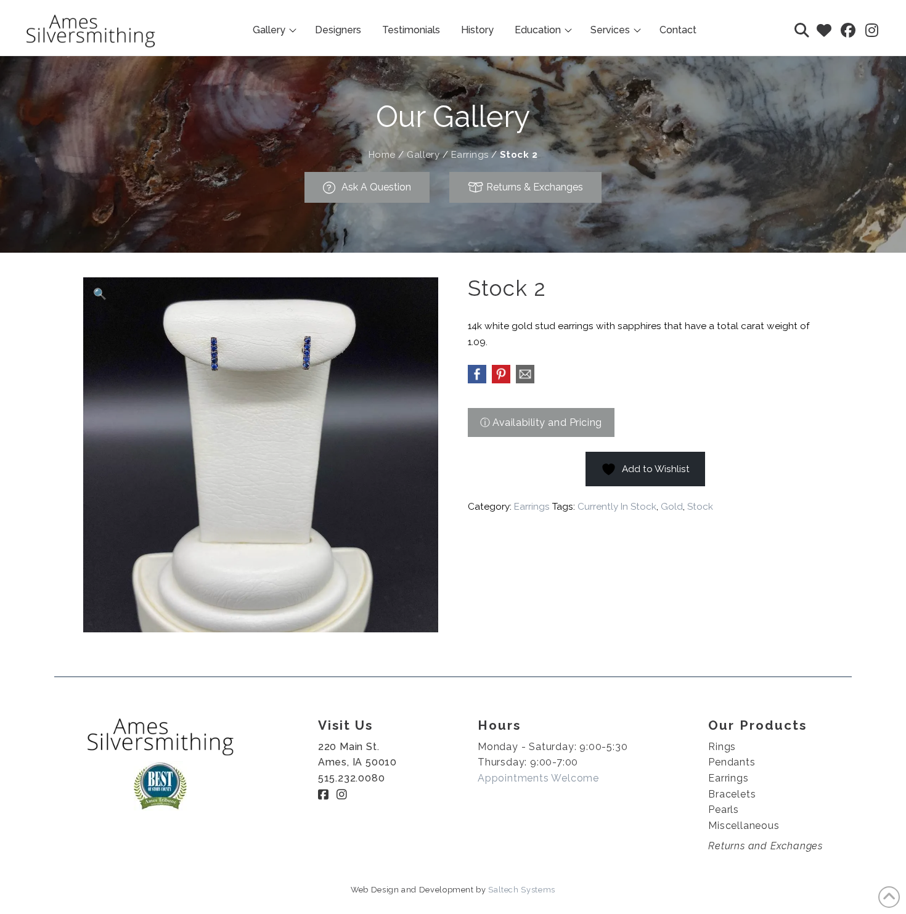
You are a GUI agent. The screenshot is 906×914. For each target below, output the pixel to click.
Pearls (723, 809)
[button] (801, 30)
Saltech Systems (521, 889)
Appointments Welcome (538, 778)
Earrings (470, 154)
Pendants (731, 762)
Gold (672, 506)
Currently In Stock (616, 506)
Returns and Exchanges (765, 846)
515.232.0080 (351, 778)
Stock (700, 506)
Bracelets (732, 794)
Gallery (423, 154)
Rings (722, 747)
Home (382, 154)
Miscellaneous (743, 825)
